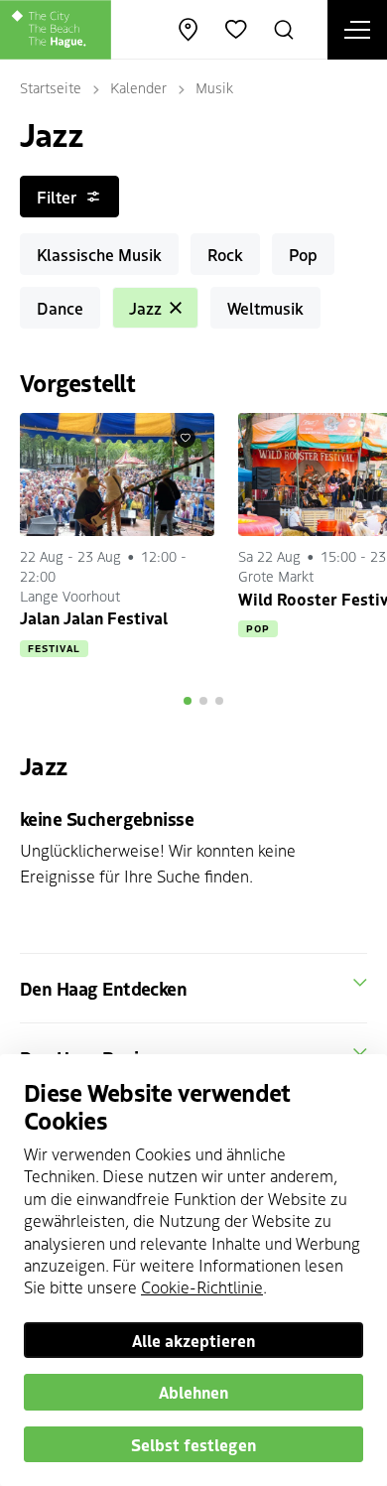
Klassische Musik (99, 254)
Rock (225, 254)
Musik (214, 87)
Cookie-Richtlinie (202, 1286)
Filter (56, 196)
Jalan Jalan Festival (94, 617)
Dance (60, 308)
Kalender (138, 87)
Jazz (145, 308)
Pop (303, 254)
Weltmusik (265, 308)
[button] (188, 701)
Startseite (50, 87)
